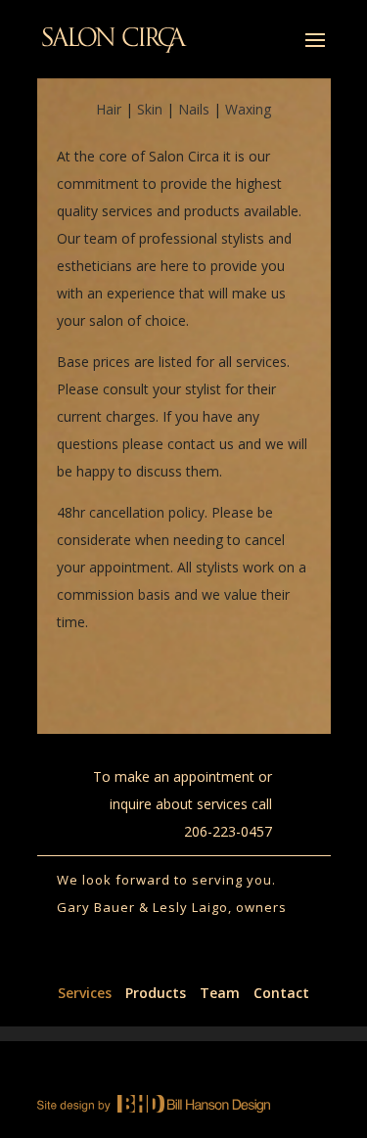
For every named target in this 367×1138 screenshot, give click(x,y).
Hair (108, 109)
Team (220, 992)
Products (155, 992)
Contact (281, 992)
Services (85, 992)
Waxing (248, 109)
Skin (149, 109)
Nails (193, 109)
